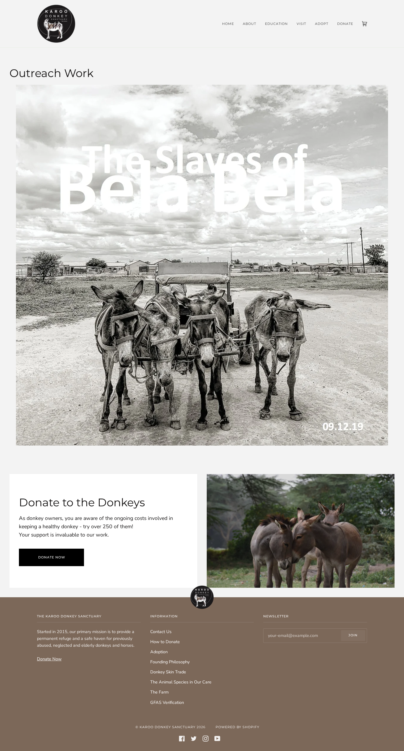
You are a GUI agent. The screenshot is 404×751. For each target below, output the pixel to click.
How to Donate (165, 642)
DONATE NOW (51, 557)
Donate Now (49, 659)
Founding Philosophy (170, 662)
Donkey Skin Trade (168, 672)
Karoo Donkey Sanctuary (167, 727)
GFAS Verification (167, 702)
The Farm (159, 692)
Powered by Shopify (237, 727)
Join (353, 635)
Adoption (159, 652)
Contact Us (161, 632)
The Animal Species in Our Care (180, 682)
